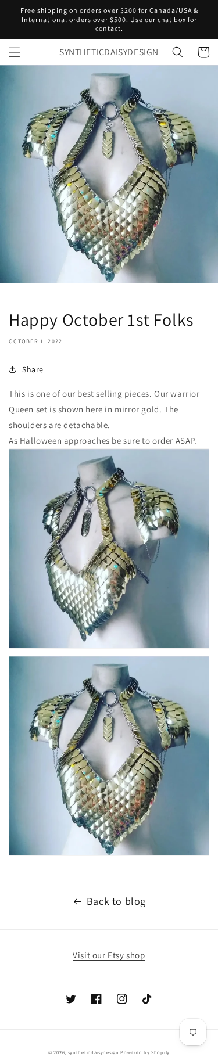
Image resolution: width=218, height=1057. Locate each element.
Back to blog (116, 901)
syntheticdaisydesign (93, 1052)
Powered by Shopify (145, 1052)
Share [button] (33, 369)
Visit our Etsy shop (109, 955)
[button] (14, 52)
